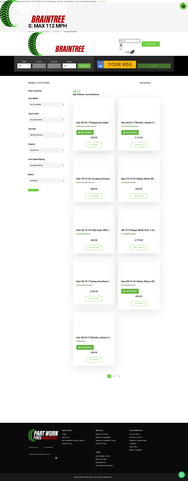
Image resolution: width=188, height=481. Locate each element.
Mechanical (101, 462)
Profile (39, 62)
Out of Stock (94, 145)
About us (66, 437)
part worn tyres (103, 456)
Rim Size (54, 62)
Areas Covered (135, 450)
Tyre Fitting (101, 444)
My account (134, 434)
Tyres (107, 36)
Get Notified (86, 132)
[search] (129, 41)
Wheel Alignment (103, 437)
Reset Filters (33, 190)
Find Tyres (84, 66)
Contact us (96, 45)
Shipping (133, 447)
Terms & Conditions (137, 440)
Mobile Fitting (102, 434)
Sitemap (132, 444)
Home (93, 36)
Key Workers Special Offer (73, 440)
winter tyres (101, 459)
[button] (181, 474)
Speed (69, 62)
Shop (100, 36)
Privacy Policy (135, 437)
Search (154, 66)
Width (24, 62)
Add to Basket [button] (94, 196)
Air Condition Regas (104, 465)
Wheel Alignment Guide (106, 440)
